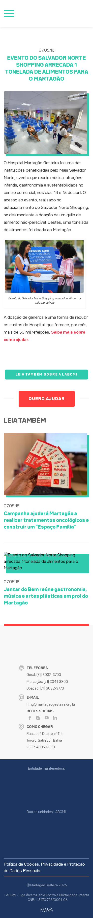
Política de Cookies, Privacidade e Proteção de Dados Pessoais (44, 867)
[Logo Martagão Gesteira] (43, 13)
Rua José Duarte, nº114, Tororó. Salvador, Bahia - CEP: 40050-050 (45, 740)
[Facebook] (30, 718)
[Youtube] (46, 718)
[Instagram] (38, 718)
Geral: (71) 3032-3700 (44, 674)
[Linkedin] (55, 718)
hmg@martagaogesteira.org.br (51, 704)
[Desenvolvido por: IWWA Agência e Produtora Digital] (46, 910)
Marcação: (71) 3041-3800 (47, 681)
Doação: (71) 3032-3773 (45, 688)
